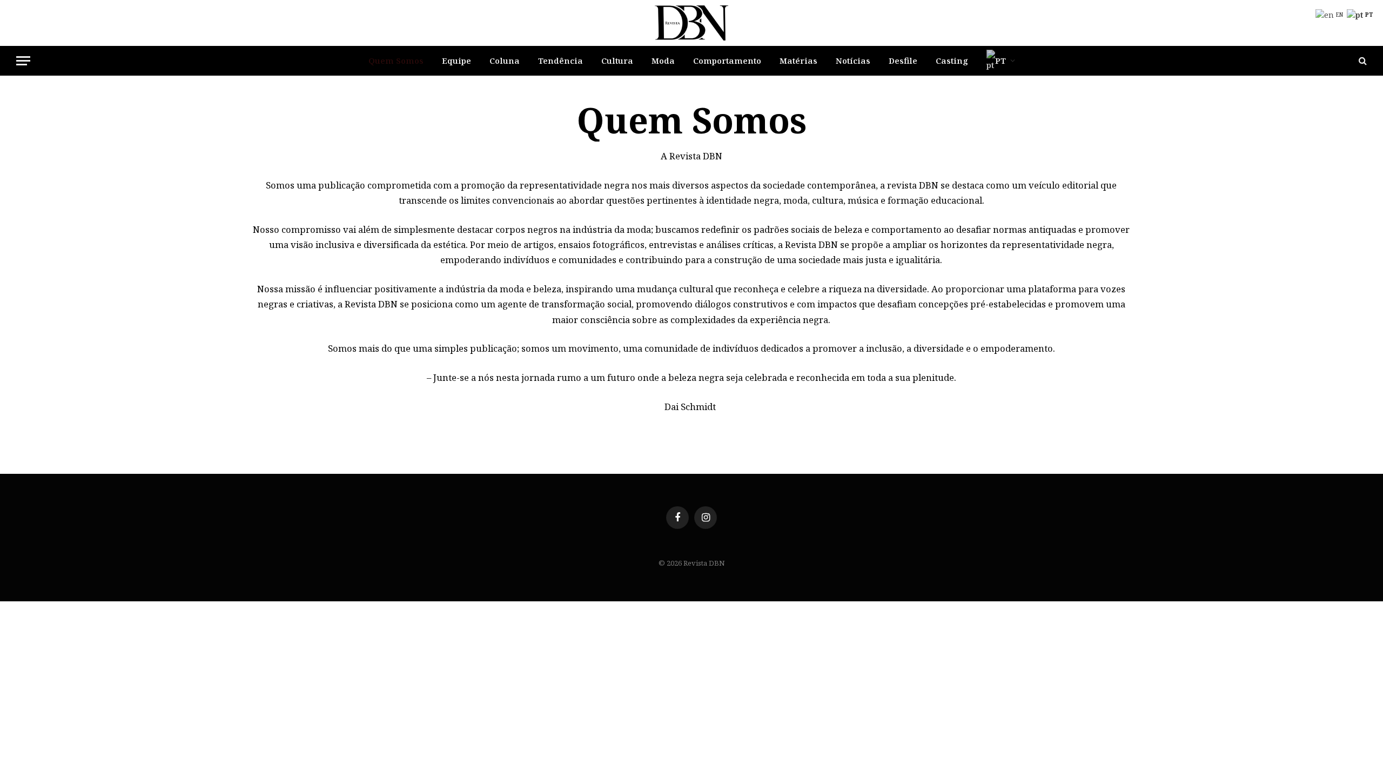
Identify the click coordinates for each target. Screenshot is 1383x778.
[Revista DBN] (692, 23)
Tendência (560, 60)
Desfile (903, 60)
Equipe (456, 60)
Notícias (853, 60)
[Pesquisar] (1362, 61)
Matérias (798, 60)
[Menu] (23, 61)
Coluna (504, 60)
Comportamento (727, 60)
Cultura (617, 60)
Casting (952, 60)
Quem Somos (396, 60)
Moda (663, 60)
